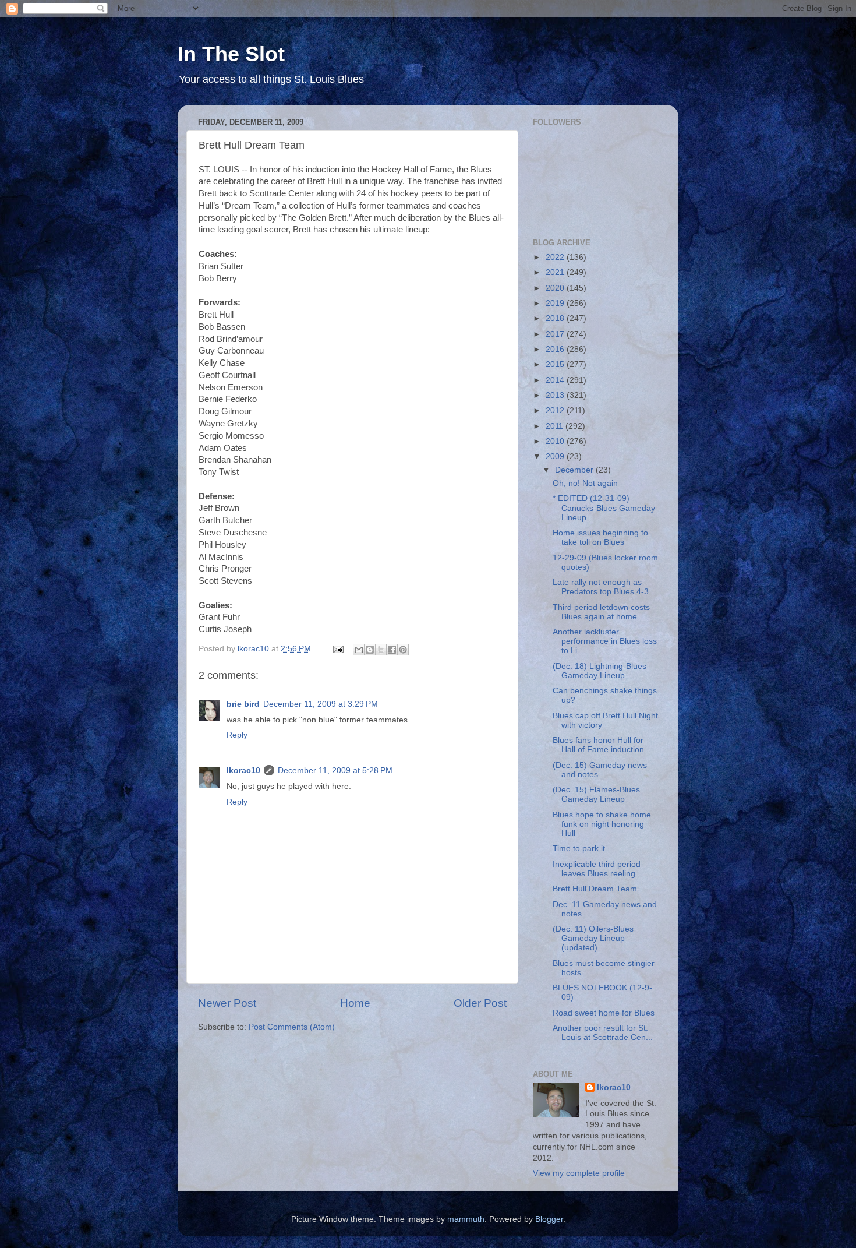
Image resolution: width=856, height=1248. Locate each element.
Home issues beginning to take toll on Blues (600, 537)
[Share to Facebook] (392, 649)
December (575, 470)
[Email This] (359, 649)
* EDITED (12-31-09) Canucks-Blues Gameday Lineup (604, 507)
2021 (556, 272)
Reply (237, 735)
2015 (556, 364)
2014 (556, 380)
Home (355, 1003)
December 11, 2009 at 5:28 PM (335, 770)
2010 (556, 441)
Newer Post (227, 1003)
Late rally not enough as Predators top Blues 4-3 (601, 587)
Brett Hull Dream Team (595, 888)
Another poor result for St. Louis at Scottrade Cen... (603, 1033)
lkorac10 (243, 770)
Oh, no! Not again (585, 483)
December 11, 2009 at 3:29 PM (320, 704)
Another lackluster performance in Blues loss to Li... (605, 641)
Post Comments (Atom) (292, 1027)
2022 (556, 257)
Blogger (549, 1219)
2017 (556, 334)
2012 (556, 410)
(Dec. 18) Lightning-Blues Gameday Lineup (599, 671)
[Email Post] (337, 648)
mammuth (465, 1219)
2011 (555, 426)
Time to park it (579, 848)
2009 (556, 456)
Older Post (480, 1003)
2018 (556, 318)
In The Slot (231, 54)
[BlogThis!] (370, 649)
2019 (556, 303)
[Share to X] (381, 649)
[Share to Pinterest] (403, 649)
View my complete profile (579, 1173)
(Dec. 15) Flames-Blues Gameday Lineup (596, 794)
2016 (556, 349)
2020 (556, 288)
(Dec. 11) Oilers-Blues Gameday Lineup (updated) (593, 938)
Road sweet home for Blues (604, 1013)
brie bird (243, 704)
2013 (556, 395)
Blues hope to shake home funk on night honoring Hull (602, 824)
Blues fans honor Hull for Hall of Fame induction (598, 745)
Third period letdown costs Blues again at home (601, 612)
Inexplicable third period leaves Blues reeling (597, 869)
